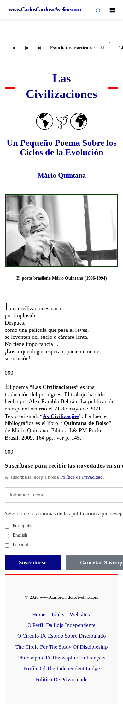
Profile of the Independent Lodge (61, 668)
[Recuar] (13, 48)
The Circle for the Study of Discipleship (61, 647)
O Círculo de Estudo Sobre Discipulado (61, 636)
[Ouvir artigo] (26, 48)
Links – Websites (71, 614)
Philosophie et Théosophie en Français (61, 658)
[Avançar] (39, 48)
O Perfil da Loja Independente (61, 625)
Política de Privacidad (81, 477)
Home (38, 614)
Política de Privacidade (61, 680)
